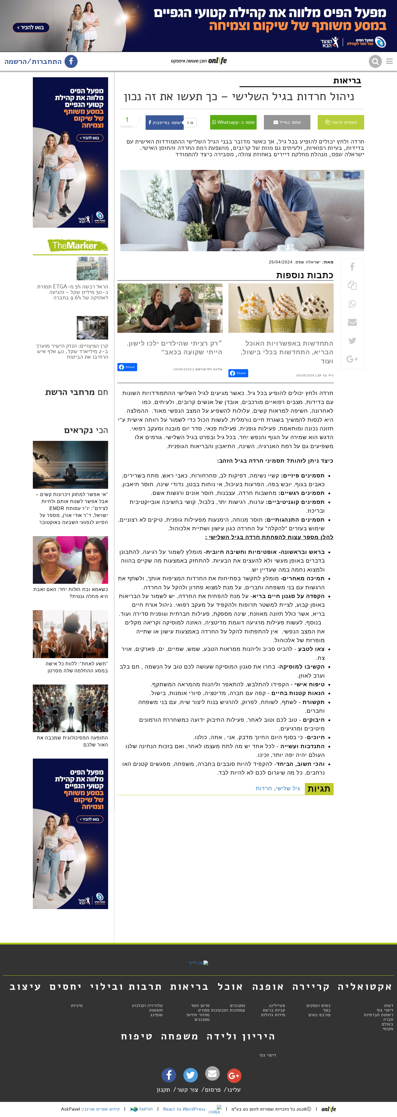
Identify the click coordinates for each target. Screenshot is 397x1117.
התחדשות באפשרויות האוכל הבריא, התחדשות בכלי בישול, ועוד (287, 352)
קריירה (311, 986)
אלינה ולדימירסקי (209, 369)
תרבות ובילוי (126, 986)
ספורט (204, 1010)
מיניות (77, 1005)
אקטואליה (365, 986)
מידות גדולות (273, 1015)
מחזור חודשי (198, 1015)
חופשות (156, 1010)
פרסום (213, 1089)
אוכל (230, 986)
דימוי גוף (385, 1010)
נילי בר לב (325, 375)
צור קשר (187, 1089)
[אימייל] (212, 1073)
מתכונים (237, 1005)
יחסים (66, 986)
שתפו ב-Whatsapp (235, 122)
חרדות (264, 788)
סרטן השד (200, 1005)
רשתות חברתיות (378, 1015)
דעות (388, 1005)
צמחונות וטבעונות (228, 1010)
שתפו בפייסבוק (166, 122)
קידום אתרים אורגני (101, 1109)
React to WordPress (185, 1109)
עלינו (234, 1089)
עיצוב (26, 986)
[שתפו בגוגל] (352, 360)
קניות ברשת (274, 1010)
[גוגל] (234, 1077)
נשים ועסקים (318, 1005)
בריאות (347, 80)
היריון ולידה (241, 1036)
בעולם (387, 1024)
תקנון (163, 1089)
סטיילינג (277, 1005)
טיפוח (137, 1036)
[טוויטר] (190, 1077)
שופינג (156, 1015)
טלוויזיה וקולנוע (147, 1005)
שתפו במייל (289, 122)
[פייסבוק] (169, 1077)
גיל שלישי (288, 788)
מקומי (387, 1029)
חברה (388, 1019)
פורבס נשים (319, 1015)
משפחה (180, 1036)
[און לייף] (198, 963)
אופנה (268, 986)
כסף (326, 1010)
